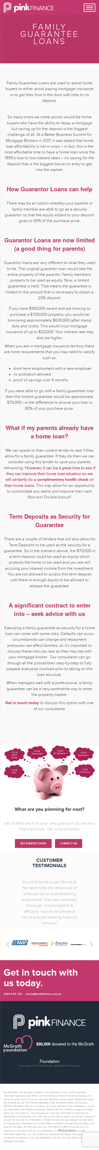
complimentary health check (62, 479)
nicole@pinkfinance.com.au (44, 1029)
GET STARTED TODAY (33, 843)
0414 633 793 (13, 1029)
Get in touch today (22, 702)
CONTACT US (68, 843)
